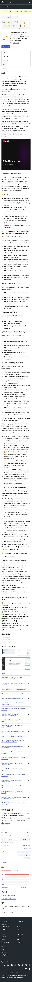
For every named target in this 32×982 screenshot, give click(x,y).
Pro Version (22, 89)
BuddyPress (5, 955)
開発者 (3, 939)
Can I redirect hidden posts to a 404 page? (13, 736)
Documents (15, 89)
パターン (19, 929)
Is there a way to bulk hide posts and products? (11, 752)
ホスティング (5, 926)
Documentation (7, 640)
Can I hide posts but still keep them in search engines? (11, 781)
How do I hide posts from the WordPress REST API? (12, 769)
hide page (27, 852)
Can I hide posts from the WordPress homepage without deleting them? (11, 678)
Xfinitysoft (16, 43)
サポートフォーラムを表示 (8, 899)
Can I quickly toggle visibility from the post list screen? (13, 758)
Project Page (6, 637)
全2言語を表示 (27, 848)
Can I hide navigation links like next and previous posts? (12, 746)
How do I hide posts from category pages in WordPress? (13, 683)
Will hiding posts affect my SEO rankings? (12, 731)
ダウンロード (5, 47)
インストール (6, 60)
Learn (3, 934)
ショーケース (20, 921)
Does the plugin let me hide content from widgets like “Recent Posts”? (12, 741)
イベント (19, 937)
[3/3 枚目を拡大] (28, 658)
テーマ (18, 924)
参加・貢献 (20, 934)
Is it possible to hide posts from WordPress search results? (13, 703)
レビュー (5, 56)
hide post (21, 855)
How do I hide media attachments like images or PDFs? (11, 726)
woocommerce (26, 858)
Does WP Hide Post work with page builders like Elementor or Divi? (13, 797)
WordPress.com (6, 947)
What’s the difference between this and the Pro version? (13, 803)
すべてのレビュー (26, 887)
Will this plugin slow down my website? (12, 694)
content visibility (20, 852)
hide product (27, 855)
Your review (4, 887)
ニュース (3, 924)
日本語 (7, 961)
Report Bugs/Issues (8, 642)
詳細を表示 (4, 862)
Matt (3, 949)
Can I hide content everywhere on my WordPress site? (11, 763)
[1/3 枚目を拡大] (13, 651)
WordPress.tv (5, 942)
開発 (4, 64)
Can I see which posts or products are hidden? (11, 792)
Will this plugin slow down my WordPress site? (12, 786)
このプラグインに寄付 (7, 912)
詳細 (4, 52)
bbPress (4, 952)
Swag (19, 942)
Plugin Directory (5, 6)
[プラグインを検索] (17, 17)
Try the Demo (7, 89)
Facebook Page (5, 91)
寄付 (19, 939)
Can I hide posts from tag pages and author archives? (13, 709)
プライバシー (5, 929)
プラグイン (20, 926)
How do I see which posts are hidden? (12, 698)
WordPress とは (5, 921)
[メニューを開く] (29, 2)
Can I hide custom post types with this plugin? (12, 720)
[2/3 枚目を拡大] (28, 651)
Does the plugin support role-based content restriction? (13, 775)
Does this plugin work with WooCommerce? (13, 689)
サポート (5, 68)
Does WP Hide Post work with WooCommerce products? (9, 714)
